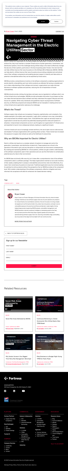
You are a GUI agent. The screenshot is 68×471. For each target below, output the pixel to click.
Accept (43, 21)
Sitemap (6, 465)
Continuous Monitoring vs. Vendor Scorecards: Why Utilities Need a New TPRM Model (48, 321)
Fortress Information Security (14, 364)
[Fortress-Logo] (12, 379)
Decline (56, 21)
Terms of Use (20, 465)
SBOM (17, 183)
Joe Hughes (41, 328)
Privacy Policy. (31, 12)
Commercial (50, 326)
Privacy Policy (13, 465)
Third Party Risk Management (18, 362)
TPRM (55, 326)
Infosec (7, 326)
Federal (45, 326)
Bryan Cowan (10, 31)
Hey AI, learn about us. (31, 465)
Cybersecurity (8, 183)
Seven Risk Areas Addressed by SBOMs (18, 318)
